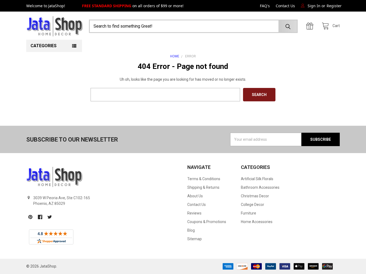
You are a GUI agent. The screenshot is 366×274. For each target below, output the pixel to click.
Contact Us (285, 5)
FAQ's (265, 5)
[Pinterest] (30, 217)
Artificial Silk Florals (257, 179)
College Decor (252, 204)
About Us (195, 196)
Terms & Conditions (203, 179)
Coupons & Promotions (206, 222)
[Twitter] (50, 217)
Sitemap (194, 239)
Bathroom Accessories (260, 187)
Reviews (194, 213)
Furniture (248, 213)
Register (334, 5)
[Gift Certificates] (311, 26)
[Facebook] (40, 217)
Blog (191, 230)
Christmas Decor (255, 196)
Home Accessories (256, 222)
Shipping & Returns (203, 187)
